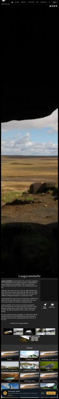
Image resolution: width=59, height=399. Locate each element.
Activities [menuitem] (31, 2)
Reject (42, 393)
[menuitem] (49, 2)
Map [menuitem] (37, 2)
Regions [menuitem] (43, 2)
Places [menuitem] (17, 2)
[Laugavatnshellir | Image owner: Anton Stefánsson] (18, 334)
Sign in (54, 2)
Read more (10, 395)
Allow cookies (51, 393)
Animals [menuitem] (23, 2)
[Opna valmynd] (12, 2)
